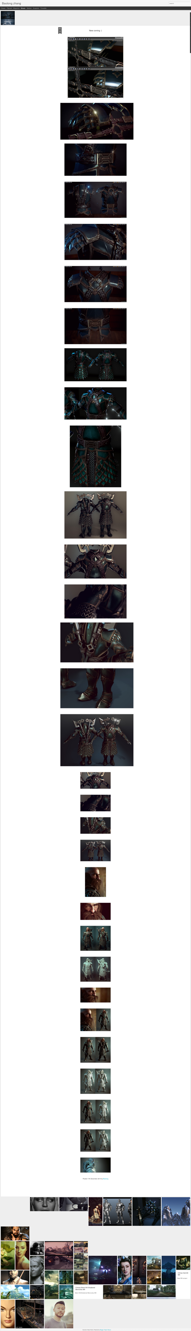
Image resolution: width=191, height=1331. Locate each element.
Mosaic (23, 8)
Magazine (16, 8)
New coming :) (95, 30)
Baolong (105, 1179)
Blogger (102, 1330)
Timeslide (43, 8)
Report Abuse (107, 1330)
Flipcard (9, 8)
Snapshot (36, 8)
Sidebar (29, 8)
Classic (3, 8)
